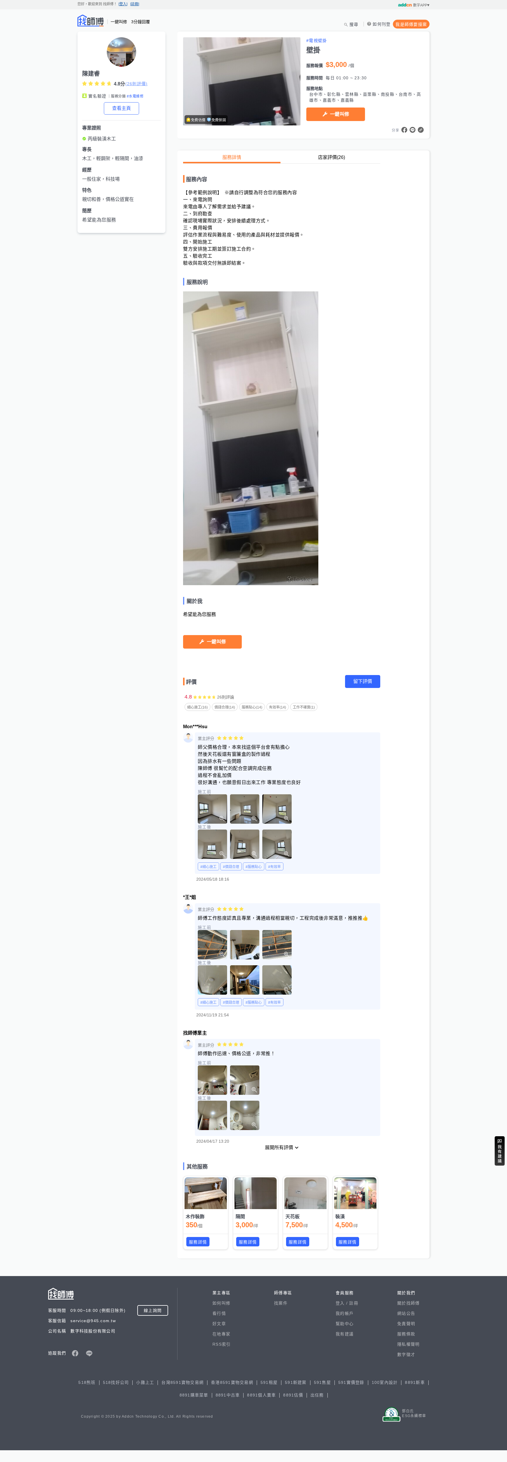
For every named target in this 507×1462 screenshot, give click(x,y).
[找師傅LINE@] (89, 1353)
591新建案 (296, 1382)
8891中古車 (228, 1395)
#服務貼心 (254, 867)
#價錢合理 (231, 867)
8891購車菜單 (194, 1395)
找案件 (281, 1303)
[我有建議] (500, 1151)
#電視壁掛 (316, 40)
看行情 (219, 1313)
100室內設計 (385, 1382)
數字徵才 (406, 1354)
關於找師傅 (408, 1303)
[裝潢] (355, 1193)
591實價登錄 (351, 1382)
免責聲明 (406, 1323)
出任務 (317, 1395)
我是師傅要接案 (411, 24)
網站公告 (406, 1313)
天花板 (292, 1216)
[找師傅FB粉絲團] (75, 1353)
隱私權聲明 (408, 1344)
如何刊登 (382, 24)
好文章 (219, 1323)
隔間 (240, 1216)
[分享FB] (404, 130)
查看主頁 (121, 108)
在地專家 (221, 1334)
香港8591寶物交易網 (232, 1382)
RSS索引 (221, 1344)
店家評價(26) (331, 157)
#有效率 (274, 867)
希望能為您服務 (99, 219)
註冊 (353, 1303)
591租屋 (269, 1382)
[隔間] (255, 1193)
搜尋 (354, 24)
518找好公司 (116, 1382)
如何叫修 (221, 1303)
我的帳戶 (345, 1313)
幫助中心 (345, 1323)
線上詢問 (153, 1310)
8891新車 (415, 1382)
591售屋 (322, 1382)
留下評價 (362, 681)
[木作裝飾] (206, 1193)
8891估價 (293, 1395)
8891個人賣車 (261, 1395)
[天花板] (305, 1193)
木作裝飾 (195, 1216)
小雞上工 (145, 1382)
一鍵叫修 (339, 114)
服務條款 (406, 1334)
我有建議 (345, 1334)
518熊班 (86, 1382)
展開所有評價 (279, 1147)
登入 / (342, 1303)
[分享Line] (412, 130)
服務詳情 (231, 157)
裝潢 (340, 1216)
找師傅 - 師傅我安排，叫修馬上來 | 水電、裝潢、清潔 (90, 20)
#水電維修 (135, 96)
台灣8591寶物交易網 (182, 1382)
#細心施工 (208, 867)
